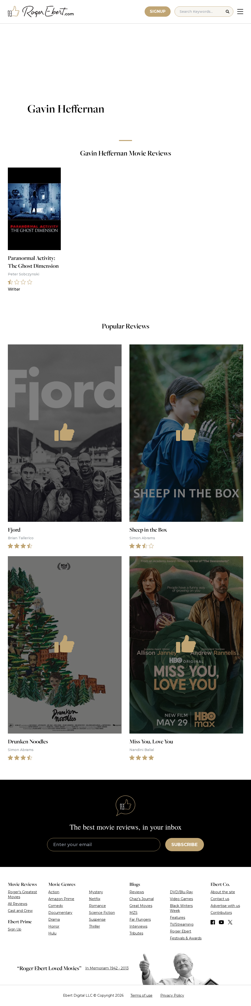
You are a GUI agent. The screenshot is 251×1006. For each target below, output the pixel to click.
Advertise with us (225, 906)
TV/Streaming (181, 924)
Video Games (181, 899)
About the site (223, 892)
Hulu (52, 933)
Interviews (138, 926)
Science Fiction (102, 912)
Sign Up (14, 929)
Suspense (97, 919)
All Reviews (17, 904)
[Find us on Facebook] (213, 922)
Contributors (221, 912)
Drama (54, 919)
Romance (97, 906)
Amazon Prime (61, 899)
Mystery (96, 892)
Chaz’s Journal (141, 899)
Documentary (60, 912)
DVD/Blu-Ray (181, 892)
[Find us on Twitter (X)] (230, 922)
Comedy (55, 906)
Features (177, 917)
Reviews (136, 892)
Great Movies (140, 906)
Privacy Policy (172, 995)
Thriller (94, 926)
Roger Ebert (180, 931)
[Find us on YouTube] (221, 922)
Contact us (220, 899)
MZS (133, 912)
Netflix (94, 899)
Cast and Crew (20, 910)
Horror (53, 926)
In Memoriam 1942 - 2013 (107, 968)
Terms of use (141, 995)
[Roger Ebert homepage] (41, 11)
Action (53, 892)
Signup (157, 11)
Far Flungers (140, 919)
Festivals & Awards (185, 938)
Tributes (136, 933)
